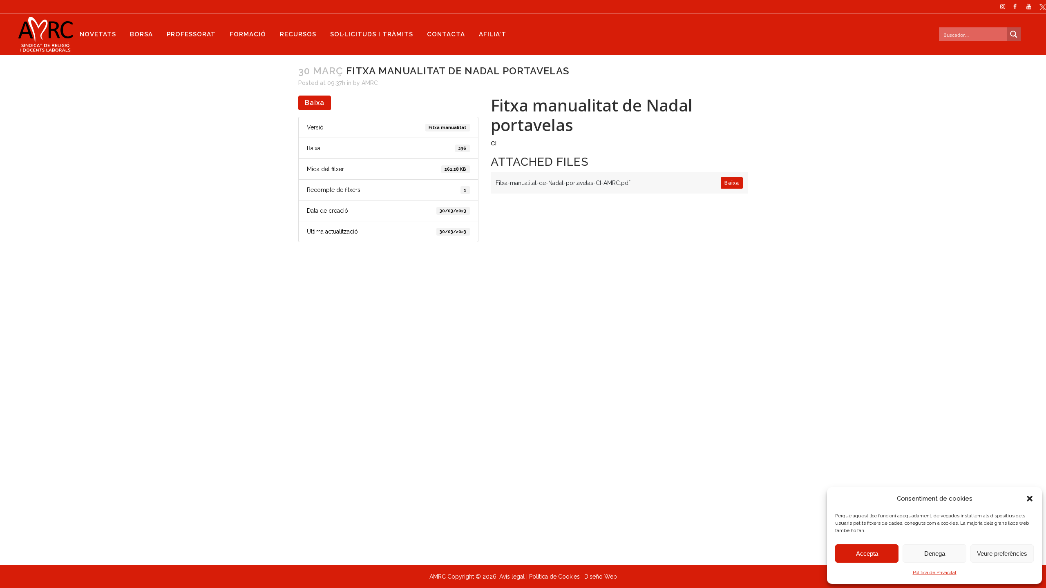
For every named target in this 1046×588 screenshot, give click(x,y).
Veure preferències (1002, 553)
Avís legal (512, 576)
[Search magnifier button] (1014, 34)
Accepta (867, 553)
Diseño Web (600, 576)
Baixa (314, 103)
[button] (1030, 498)
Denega (934, 553)
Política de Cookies (554, 576)
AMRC (370, 83)
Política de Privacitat (935, 572)
